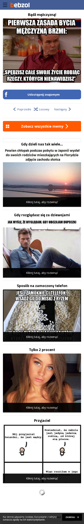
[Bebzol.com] (20, 5)
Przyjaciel (42, 420)
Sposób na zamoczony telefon (42, 286)
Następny (60, 109)
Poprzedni (24, 109)
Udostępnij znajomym (44, 94)
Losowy (44, 109)
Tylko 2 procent (42, 350)
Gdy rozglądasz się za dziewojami (42, 215)
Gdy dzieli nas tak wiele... (42, 144)
